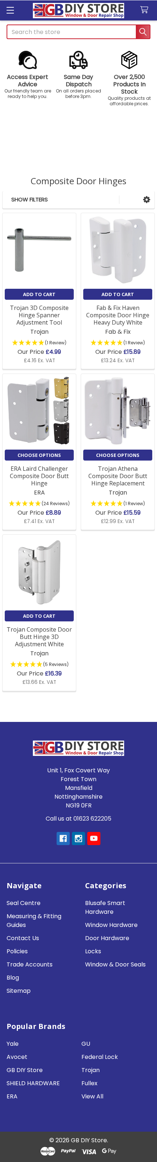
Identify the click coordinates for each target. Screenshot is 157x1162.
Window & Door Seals (115, 964)
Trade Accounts (30, 964)
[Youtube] (93, 838)
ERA (12, 1096)
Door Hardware (107, 938)
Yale (13, 1044)
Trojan (90, 1070)
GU (85, 1044)
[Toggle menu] (10, 10)
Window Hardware (111, 925)
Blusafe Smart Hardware (105, 907)
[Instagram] (78, 838)
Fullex (89, 1083)
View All (92, 1096)
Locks (93, 951)
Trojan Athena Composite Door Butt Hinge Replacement (117, 476)
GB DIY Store (25, 1070)
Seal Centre (24, 903)
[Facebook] (63, 838)
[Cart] (146, 10)
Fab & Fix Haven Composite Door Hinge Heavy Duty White (117, 315)
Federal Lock (99, 1057)
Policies (17, 951)
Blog (13, 977)
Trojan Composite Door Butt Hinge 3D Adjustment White (39, 636)
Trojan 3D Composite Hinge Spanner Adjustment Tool (39, 315)
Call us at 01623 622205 (78, 818)
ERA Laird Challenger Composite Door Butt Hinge (39, 476)
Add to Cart (39, 294)
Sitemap (19, 991)
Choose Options (39, 455)
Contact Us (23, 938)
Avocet (17, 1057)
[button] (27, 75)
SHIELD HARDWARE (33, 1083)
